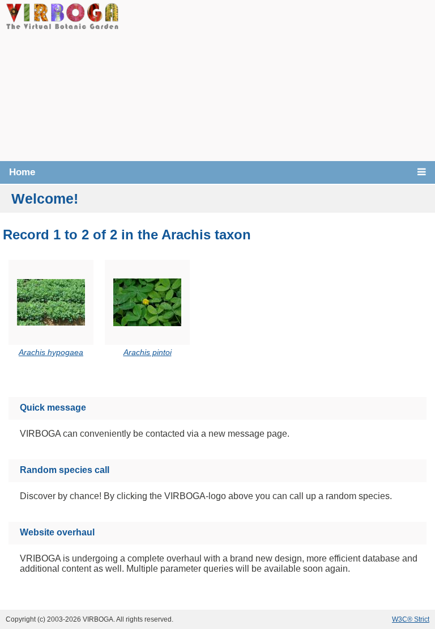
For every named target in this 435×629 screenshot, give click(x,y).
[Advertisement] (277, 79)
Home (22, 172)
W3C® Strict (410, 619)
